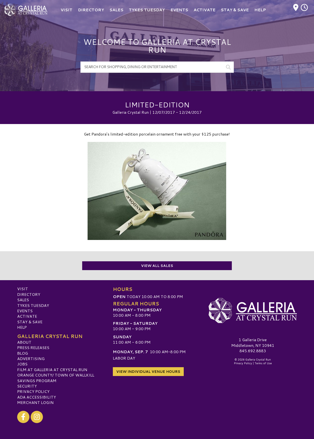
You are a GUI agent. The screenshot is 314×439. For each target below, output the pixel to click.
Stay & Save (29, 322)
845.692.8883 (252, 350)
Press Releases (33, 347)
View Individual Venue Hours (148, 371)
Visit (22, 288)
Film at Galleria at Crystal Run (52, 369)
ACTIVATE (27, 316)
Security (27, 386)
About (24, 342)
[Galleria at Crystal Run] (253, 310)
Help (22, 327)
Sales (23, 299)
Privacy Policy (33, 391)
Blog (22, 353)
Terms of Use (263, 363)
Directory (28, 294)
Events (25, 311)
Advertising (31, 358)
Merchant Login (35, 402)
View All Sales (157, 265)
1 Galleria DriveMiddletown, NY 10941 (252, 342)
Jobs (22, 364)
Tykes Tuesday (33, 305)
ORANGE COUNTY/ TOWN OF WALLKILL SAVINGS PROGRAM (55, 377)
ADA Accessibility (36, 397)
